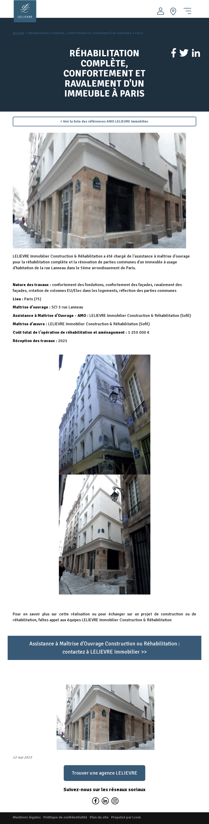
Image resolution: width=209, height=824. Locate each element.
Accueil (18, 33)
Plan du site (99, 817)
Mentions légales (27, 817)
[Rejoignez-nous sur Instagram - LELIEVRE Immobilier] (114, 802)
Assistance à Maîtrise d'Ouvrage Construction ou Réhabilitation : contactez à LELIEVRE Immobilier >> (104, 647)
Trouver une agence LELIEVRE (104, 773)
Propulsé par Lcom (126, 817)
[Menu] (187, 9)
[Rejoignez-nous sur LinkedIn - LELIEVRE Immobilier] (105, 802)
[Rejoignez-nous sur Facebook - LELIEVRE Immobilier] (95, 802)
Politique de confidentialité (65, 817)
